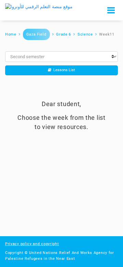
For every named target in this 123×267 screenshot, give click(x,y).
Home (10, 34)
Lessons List (63, 70)
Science (85, 34)
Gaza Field (36, 34)
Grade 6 (63, 34)
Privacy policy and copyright (32, 244)
